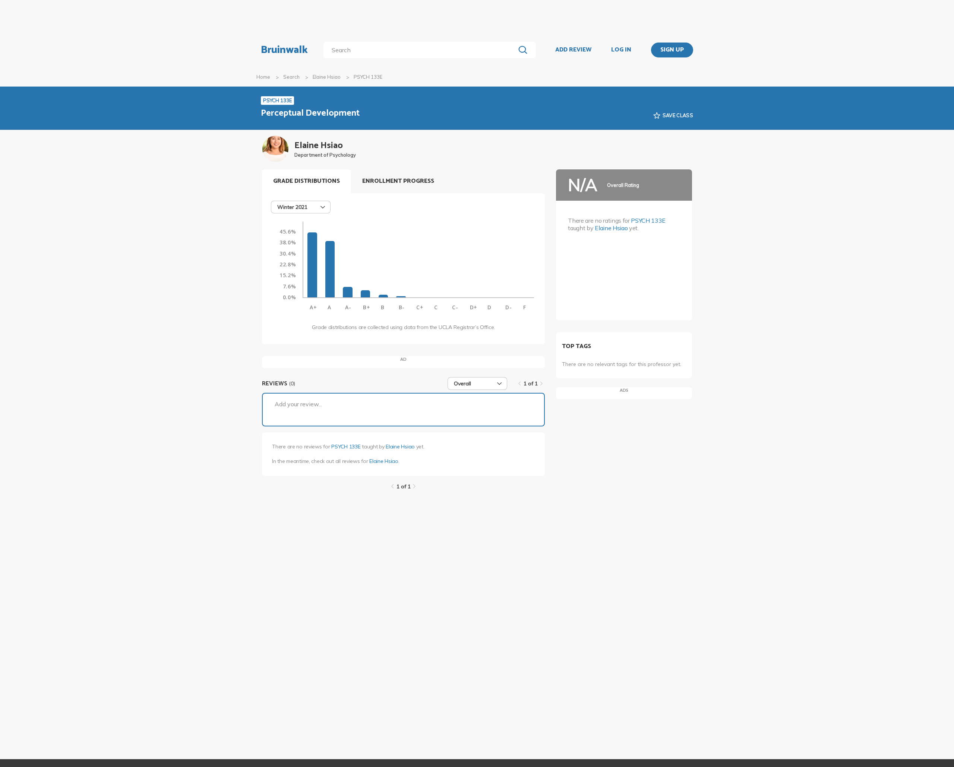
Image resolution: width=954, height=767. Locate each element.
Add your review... (298, 404)
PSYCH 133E (345, 446)
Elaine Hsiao (327, 77)
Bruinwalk (284, 50)
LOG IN (621, 50)
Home (263, 77)
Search (291, 77)
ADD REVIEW (573, 50)
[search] (421, 50)
